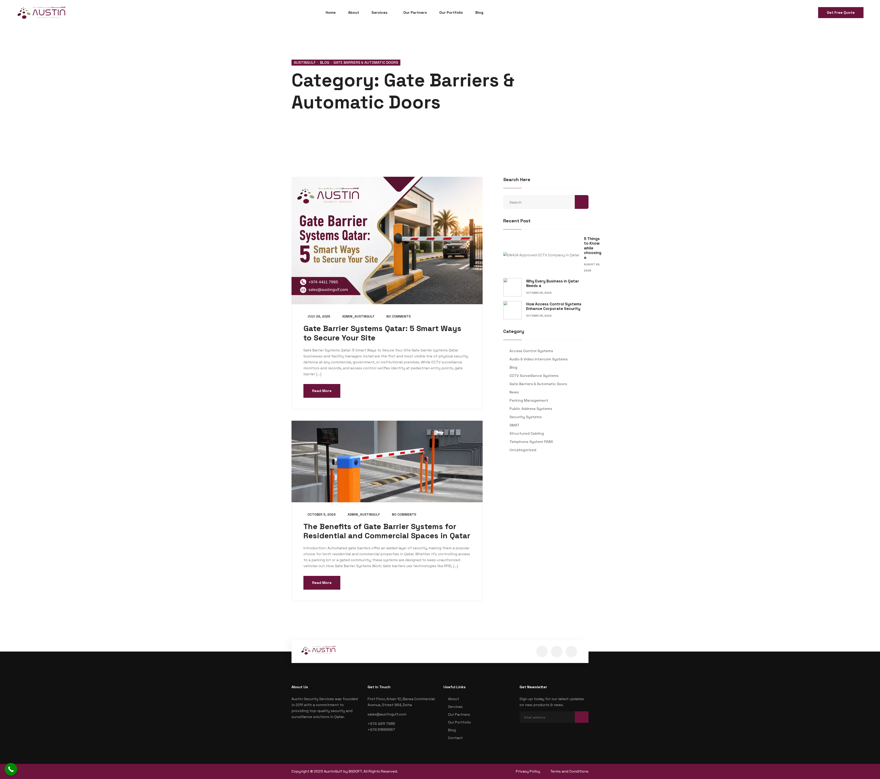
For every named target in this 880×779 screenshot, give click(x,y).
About (353, 12)
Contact (455, 737)
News (514, 392)
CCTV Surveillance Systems (533, 375)
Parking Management (528, 400)
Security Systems (525, 416)
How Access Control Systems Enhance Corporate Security (553, 306)
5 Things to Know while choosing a (592, 248)
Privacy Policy (528, 771)
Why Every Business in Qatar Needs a (552, 283)
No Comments (398, 316)
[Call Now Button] (11, 769)
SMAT (514, 425)
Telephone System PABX (531, 441)
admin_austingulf (357, 316)
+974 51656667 (381, 729)
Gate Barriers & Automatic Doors (538, 383)
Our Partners (415, 12)
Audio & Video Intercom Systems (538, 359)
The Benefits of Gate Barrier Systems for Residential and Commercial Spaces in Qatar (386, 531)
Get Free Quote (841, 12)
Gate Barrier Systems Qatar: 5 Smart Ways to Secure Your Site (382, 333)
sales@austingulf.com (387, 714)
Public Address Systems (530, 408)
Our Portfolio (451, 12)
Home (331, 12)
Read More (322, 390)
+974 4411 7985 (381, 723)
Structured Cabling (526, 433)
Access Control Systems (531, 350)
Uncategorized (522, 450)
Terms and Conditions (569, 771)
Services (379, 12)
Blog (479, 12)
